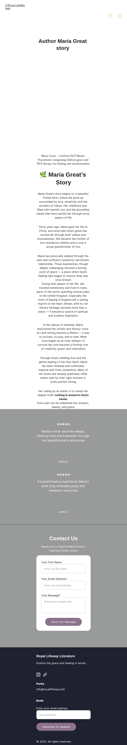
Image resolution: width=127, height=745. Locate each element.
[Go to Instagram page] (38, 675)
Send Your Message (63, 621)
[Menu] (120, 15)
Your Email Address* (54, 578)
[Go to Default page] (45, 675)
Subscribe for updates (56, 726)
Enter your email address (52, 708)
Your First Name (51, 562)
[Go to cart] (110, 15)
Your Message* (50, 595)
